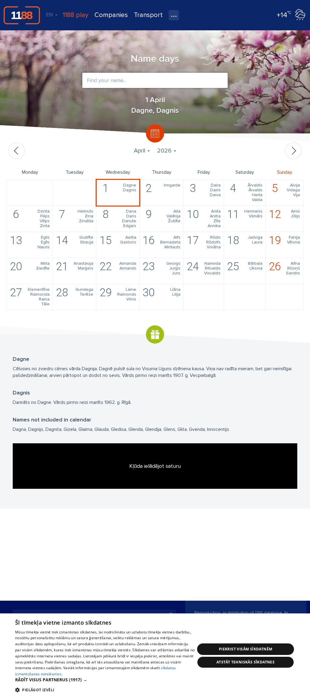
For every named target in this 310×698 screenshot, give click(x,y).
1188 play (75, 15)
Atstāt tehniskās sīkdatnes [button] (245, 662)
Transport (148, 15)
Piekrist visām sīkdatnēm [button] (245, 649)
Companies (111, 15)
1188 (22, 15)
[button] (105, 680)
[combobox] (155, 80)
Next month (293, 151)
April (140, 150)
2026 (165, 150)
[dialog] (155, 655)
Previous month (16, 151)
